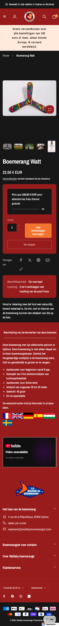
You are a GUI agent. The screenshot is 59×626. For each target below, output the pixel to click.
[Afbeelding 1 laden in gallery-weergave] (7, 146)
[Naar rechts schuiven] (53, 98)
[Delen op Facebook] (21, 260)
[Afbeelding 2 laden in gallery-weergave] (18, 146)
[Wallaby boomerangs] (29, 499)
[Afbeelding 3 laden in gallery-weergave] (29, 146)
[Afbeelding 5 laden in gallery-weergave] (51, 146)
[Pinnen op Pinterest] (38, 260)
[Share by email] (47, 260)
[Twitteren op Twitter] (30, 260)
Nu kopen (29, 244)
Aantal (10, 220)
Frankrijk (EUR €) (11, 587)
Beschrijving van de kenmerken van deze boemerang (31, 332)
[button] (5, 17)
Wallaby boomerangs (25, 620)
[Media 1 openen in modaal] (29, 98)
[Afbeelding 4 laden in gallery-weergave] (40, 146)
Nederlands (36, 587)
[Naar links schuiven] (6, 98)
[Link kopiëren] (21, 269)
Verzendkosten (10, 178)
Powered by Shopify (41, 620)
